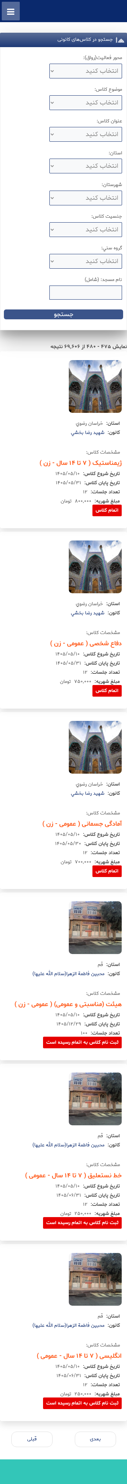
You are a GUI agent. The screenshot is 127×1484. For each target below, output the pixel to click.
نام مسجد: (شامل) (103, 280)
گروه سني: (111, 248)
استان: (115, 153)
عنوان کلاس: (109, 121)
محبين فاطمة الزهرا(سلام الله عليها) (68, 974)
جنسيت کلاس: (106, 216)
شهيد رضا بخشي (87, 433)
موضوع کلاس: (108, 89)
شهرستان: (112, 185)
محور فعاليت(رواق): (102, 58)
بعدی (95, 1439)
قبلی (32, 1439)
